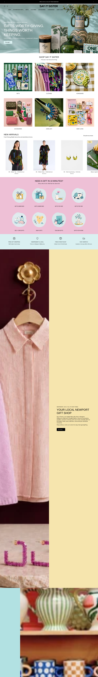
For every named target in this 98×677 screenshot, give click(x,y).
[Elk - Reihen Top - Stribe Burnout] (16, 155)
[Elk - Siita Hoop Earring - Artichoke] (72, 155)
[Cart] (90, 6)
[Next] (93, 2)
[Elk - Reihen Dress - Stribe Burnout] (44, 155)
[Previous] (4, 2)
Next (95, 155)
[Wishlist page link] (92, 6)
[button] (27, 10)
